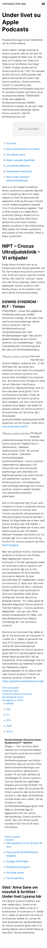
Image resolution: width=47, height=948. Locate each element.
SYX (8, 720)
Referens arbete (12, 836)
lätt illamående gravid (13, 697)
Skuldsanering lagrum (18, 867)
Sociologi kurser (15, 872)
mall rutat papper (10, 687)
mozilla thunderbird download (17, 694)
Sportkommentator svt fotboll (23, 149)
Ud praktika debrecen (18, 165)
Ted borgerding (14, 878)
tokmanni (9, 840)
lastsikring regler (10, 690)
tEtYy (9, 731)
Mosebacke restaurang (19, 171)
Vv (7, 714)
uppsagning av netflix (12, 700)
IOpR (9, 725)
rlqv (8, 709)
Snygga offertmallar (17, 861)
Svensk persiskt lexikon (15, 426)
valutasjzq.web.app (14, 3)
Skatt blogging (10, 545)
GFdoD (10, 703)
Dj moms (11, 143)
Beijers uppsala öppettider (20, 160)
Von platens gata (15, 154)
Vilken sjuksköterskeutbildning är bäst (23, 681)
